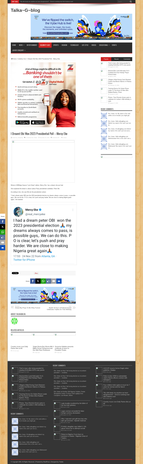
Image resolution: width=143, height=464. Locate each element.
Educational (103, 45)
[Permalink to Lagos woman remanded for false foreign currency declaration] (57, 416)
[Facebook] (32, 281)
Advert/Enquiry (18, 50)
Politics (35, 137)
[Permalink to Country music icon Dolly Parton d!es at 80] (21, 335)
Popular (106, 59)
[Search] (130, 1)
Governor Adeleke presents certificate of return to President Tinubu (64, 348)
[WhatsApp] (43, 281)
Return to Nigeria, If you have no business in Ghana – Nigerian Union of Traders (74, 436)
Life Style (85, 45)
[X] (38, 281)
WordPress (46, 462)
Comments (127, 59)
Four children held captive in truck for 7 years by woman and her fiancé (116, 386)
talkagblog (20, 137)
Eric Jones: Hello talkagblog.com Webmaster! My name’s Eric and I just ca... (119, 146)
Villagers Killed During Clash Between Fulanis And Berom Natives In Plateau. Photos (120, 81)
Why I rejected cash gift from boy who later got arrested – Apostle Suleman (74, 420)
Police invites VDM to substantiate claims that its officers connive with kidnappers (115, 378)
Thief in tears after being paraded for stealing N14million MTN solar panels (31, 369)
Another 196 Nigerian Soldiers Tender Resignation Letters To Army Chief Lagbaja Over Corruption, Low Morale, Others (69, 393)
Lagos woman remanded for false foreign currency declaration (72, 412)
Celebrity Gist (45, 45)
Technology (74, 45)
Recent (116, 59)
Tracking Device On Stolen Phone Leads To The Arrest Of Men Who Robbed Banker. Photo (118, 90)
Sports (56, 45)
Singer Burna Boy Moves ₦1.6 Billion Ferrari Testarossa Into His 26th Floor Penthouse (43, 348)
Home (14, 45)
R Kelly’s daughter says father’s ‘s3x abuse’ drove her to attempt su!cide (73, 427)
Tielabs (61, 462)
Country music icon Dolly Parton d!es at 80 (19, 347)
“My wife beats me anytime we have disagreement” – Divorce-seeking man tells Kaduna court (46, 1)
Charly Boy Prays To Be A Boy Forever (27, 307)
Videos (93, 45)
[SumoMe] (59, 281)
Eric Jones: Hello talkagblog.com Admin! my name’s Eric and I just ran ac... (119, 123)
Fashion (64, 45)
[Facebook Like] (48, 281)
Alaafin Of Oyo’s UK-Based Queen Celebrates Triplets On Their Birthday (59, 308)
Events (114, 45)
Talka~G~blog (25, 10)
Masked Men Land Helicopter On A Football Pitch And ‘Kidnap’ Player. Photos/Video (118, 72)
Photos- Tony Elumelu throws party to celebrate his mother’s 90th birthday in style (119, 99)
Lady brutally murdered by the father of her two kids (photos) (74, 404)
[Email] (53, 281)
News (21, 45)
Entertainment (32, 45)
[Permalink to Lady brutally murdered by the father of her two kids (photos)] (57, 408)
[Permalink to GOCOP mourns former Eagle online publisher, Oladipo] (99, 373)
